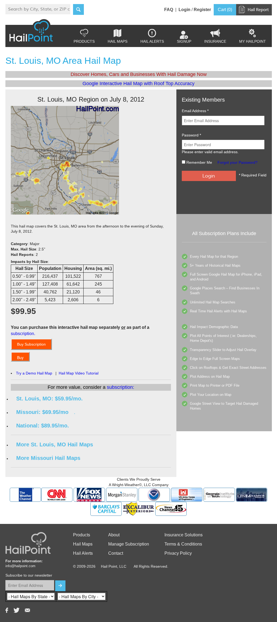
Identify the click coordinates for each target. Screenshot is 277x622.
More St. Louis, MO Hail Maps (54, 444)
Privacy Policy (178, 553)
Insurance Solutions (183, 535)
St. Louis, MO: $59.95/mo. (49, 399)
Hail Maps (117, 36)
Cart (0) (225, 9)
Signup (184, 41)
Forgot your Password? (237, 162)
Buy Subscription (31, 344)
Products (84, 36)
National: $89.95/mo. (42, 426)
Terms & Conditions (183, 544)
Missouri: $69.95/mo (42, 412)
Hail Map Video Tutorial (78, 373)
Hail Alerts (152, 36)
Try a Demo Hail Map (34, 373)
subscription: (120, 387)
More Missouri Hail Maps (48, 458)
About (114, 535)
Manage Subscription (128, 544)
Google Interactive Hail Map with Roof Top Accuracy (138, 83)
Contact (115, 553)
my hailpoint (252, 36)
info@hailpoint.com (20, 566)
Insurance (215, 36)
